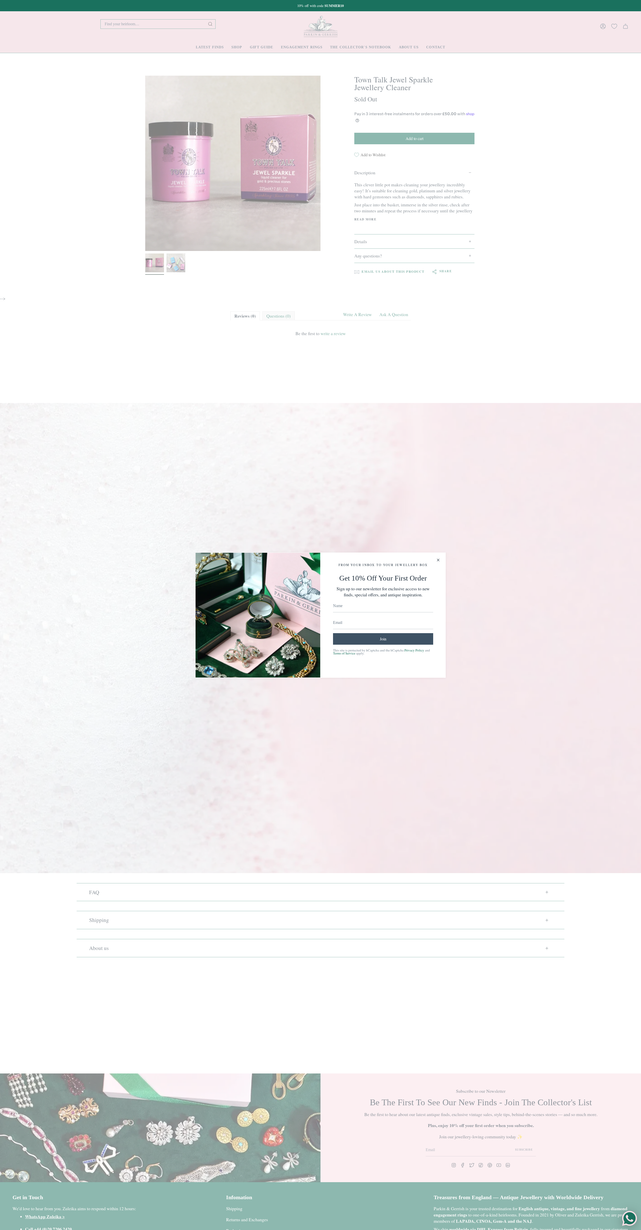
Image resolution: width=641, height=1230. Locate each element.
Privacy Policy (414, 650)
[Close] (438, 560)
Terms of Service (344, 653)
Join (383, 638)
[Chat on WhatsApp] (629, 1218)
